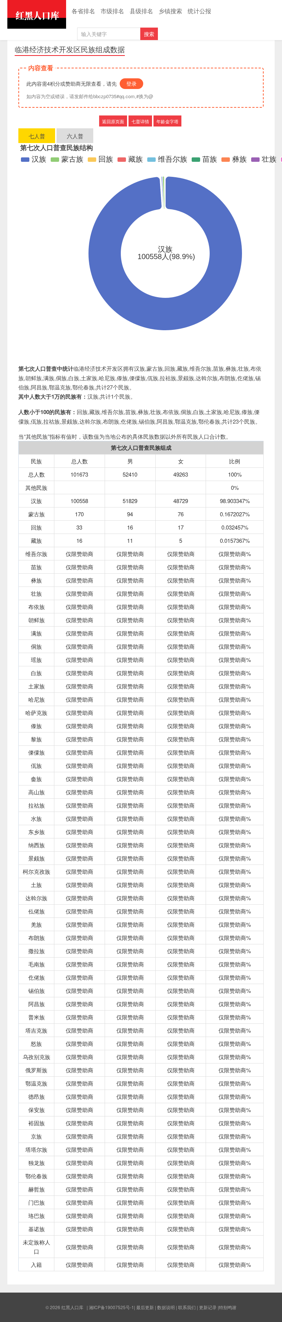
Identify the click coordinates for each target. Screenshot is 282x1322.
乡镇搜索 (170, 11)
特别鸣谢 (227, 1307)
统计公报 (199, 11)
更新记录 (208, 1307)
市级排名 (112, 11)
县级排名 (141, 11)
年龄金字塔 (167, 121)
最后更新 (145, 1307)
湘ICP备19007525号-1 (111, 1307)
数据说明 (166, 1307)
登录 (131, 83)
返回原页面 (113, 121)
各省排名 (83, 11)
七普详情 (140, 121)
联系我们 (187, 1307)
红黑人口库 (36, 14)
